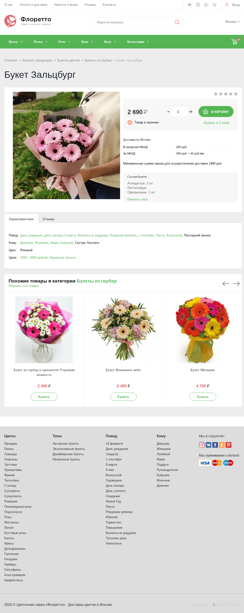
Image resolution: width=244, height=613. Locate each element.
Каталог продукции (37, 60)
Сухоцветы (12, 491)
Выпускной (174, 235)
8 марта (70, 235)
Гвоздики (10, 559)
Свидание (113, 496)
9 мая (110, 470)
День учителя (116, 491)
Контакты (109, 4)
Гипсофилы (12, 569)
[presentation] (21, 218)
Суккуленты (12, 496)
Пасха (160, 235)
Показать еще (137, 199)
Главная (10, 60)
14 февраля (114, 443)
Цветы (10, 436)
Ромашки (10, 501)
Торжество (113, 522)
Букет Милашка (202, 370)
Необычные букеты (66, 459)
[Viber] (214, 5)
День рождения (31, 235)
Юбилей (111, 517)
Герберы (10, 564)
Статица (10, 485)
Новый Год (113, 501)
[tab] (21, 219)
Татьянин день (116, 538)
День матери (53, 235)
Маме (55, 243)
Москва (230, 21)
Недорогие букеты (62, 257)
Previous (226, 283)
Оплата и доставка (33, 4)
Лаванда (10, 454)
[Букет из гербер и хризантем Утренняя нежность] (44, 329)
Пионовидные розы (18, 506)
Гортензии (11, 554)
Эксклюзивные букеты (69, 449)
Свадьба (112, 454)
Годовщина (114, 480)
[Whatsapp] (206, 5)
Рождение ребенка (123, 235)
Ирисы (9, 543)
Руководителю (167, 470)
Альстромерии (14, 575)
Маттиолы (11, 522)
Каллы (9, 538)
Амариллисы (13, 580)
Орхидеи (10, 443)
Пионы (9, 449)
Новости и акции (66, 4)
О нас (9, 4)
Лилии (8, 527)
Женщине (42, 243)
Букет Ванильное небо (123, 370)
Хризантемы (13, 470)
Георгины (10, 459)
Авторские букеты (66, 443)
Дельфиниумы (14, 548)
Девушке (26, 243)
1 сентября (146, 235)
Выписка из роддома (93, 235)
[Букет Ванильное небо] (123, 329)
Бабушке (67, 243)
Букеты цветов (68, 60)
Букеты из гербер (98, 60)
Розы (7, 517)
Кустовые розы (15, 533)
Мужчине (163, 480)
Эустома (10, 464)
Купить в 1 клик (216, 123)
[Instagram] (198, 5)
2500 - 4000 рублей (33, 257)
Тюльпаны (11, 480)
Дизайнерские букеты (68, 454)
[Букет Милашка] (202, 329)
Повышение (114, 527)
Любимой (163, 454)
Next (236, 283)
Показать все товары (24, 286)
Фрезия (9, 475)
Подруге (163, 464)
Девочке (163, 485)
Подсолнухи (13, 512)
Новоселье (114, 543)
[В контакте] (189, 5)
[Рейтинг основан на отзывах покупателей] (226, 95)
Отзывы (90, 4)
